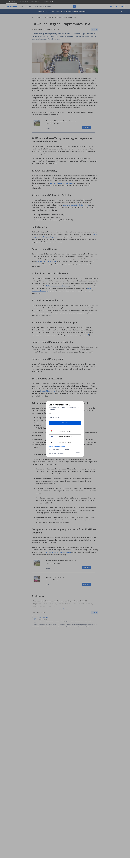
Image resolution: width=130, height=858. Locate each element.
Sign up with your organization (57, 447)
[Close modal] (81, 403)
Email (51, 414)
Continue (65, 423)
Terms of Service (57, 453)
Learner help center (64, 449)
